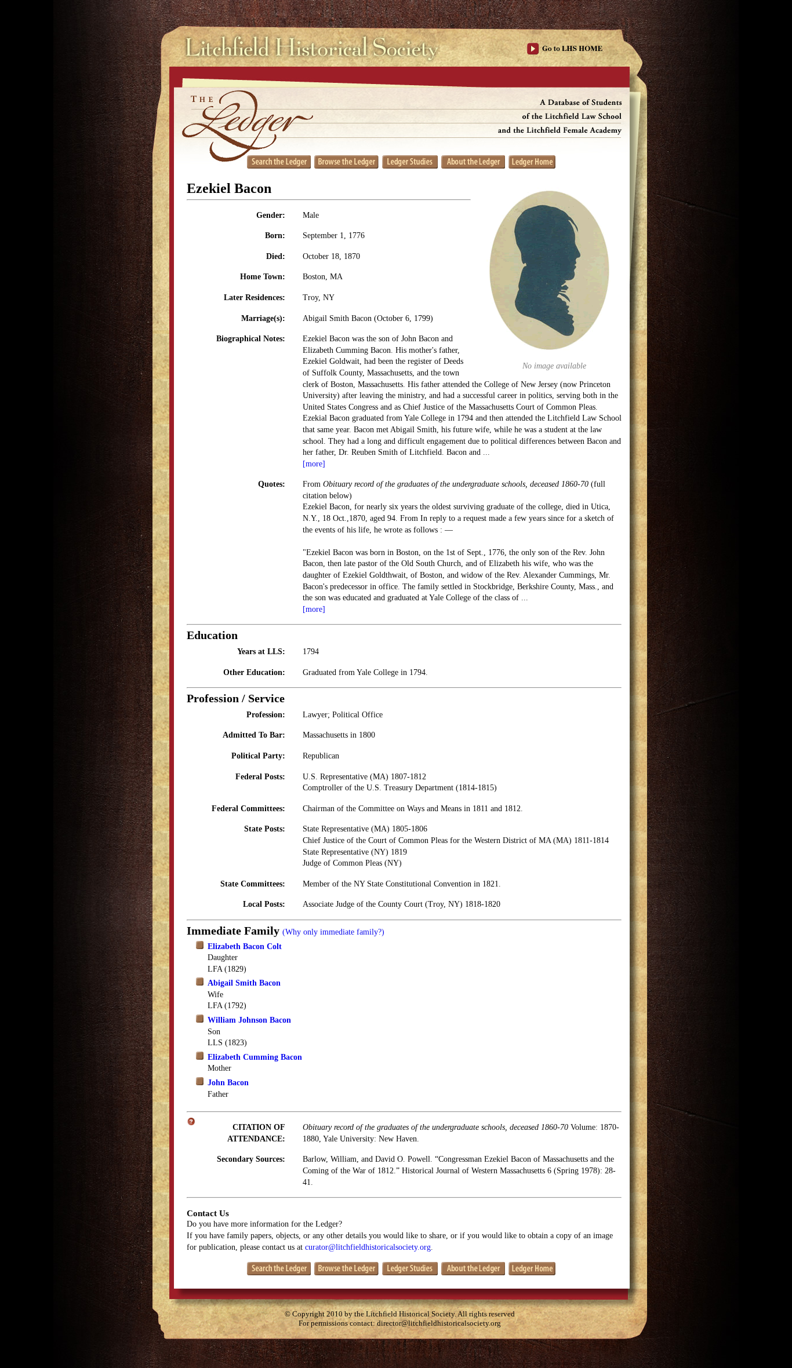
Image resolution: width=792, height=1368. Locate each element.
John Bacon (228, 1082)
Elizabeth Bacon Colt (245, 946)
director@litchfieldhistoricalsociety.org (439, 1323)
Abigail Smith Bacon (244, 983)
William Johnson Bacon (249, 1020)
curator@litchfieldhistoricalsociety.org (368, 1247)
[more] (314, 463)
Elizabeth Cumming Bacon (255, 1057)
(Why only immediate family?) (333, 932)
